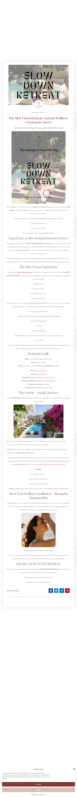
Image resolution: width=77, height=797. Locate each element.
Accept (38, 784)
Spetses (24, 348)
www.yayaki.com (41, 371)
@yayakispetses (42, 374)
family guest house (34, 127)
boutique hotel (20, 127)
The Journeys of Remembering (51, 316)
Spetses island (53, 127)
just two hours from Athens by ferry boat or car (45, 247)
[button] (74, 769)
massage (17, 488)
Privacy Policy (42, 794)
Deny (38, 790)
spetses (44, 127)
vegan (61, 127)
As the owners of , (20, 272)
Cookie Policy (34, 794)
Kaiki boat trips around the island (58, 488)
